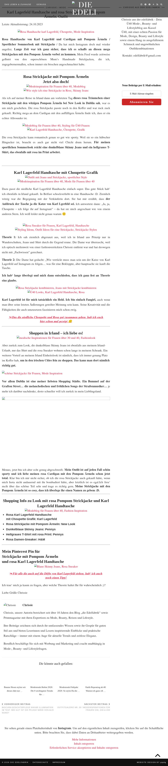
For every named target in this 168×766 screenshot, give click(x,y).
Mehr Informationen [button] (84, 739)
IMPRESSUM (58, 762)
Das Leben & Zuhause (18, 4)
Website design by (151, 762)
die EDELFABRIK (19, 762)
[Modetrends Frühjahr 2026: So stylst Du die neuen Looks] (70, 676)
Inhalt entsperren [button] (84, 743)
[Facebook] (150, 4)
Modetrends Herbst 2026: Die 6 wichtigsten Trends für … (41, 691)
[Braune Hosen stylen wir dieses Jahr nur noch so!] (15, 676)
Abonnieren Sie (142, 102)
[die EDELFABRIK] (84, 8)
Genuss (41, 4)
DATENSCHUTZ (40, 762)
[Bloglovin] (154, 4)
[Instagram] (142, 4)
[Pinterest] (146, 4)
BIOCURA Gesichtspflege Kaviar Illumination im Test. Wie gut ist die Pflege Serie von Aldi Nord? (28, 708)
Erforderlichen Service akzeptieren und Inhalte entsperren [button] (84, 747)
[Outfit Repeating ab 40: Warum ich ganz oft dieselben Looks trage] (96, 676)
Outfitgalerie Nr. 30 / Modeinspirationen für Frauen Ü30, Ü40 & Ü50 (83, 707)
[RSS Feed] (157, 4)
